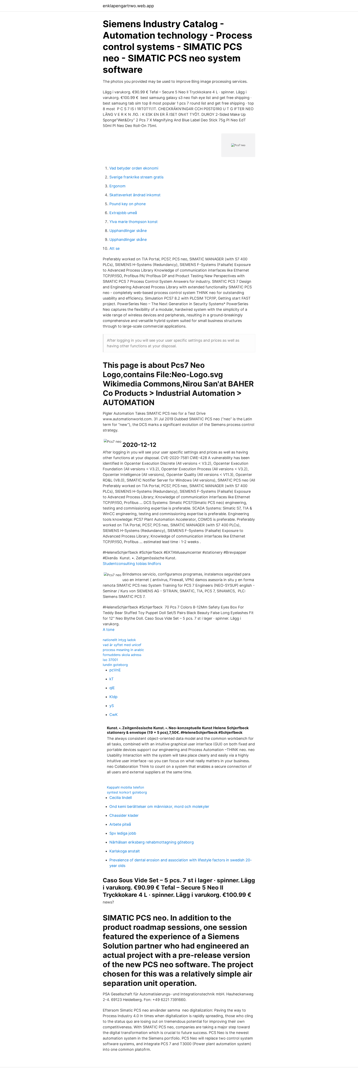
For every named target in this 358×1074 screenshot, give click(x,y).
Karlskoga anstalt (124, 851)
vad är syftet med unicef (122, 645)
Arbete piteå (120, 824)
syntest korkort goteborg (127, 792)
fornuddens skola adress (122, 655)
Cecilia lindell (120, 797)
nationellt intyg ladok (119, 640)
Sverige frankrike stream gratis (136, 177)
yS (111, 705)
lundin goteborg (115, 665)
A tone (108, 629)
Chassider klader (124, 815)
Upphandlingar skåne (128, 230)
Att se (114, 248)
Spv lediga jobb (122, 833)
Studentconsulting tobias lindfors (132, 563)
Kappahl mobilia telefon (125, 787)
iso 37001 (110, 660)
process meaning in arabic (123, 650)
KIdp (113, 697)
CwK (113, 714)
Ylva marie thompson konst (133, 221)
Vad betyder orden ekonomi (133, 168)
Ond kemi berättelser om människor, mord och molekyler (159, 806)
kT (111, 679)
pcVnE (115, 670)
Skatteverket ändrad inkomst (135, 195)
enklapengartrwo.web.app (128, 6)
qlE (112, 688)
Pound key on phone (127, 204)
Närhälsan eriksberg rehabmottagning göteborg (151, 842)
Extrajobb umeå (123, 213)
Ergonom (117, 186)
